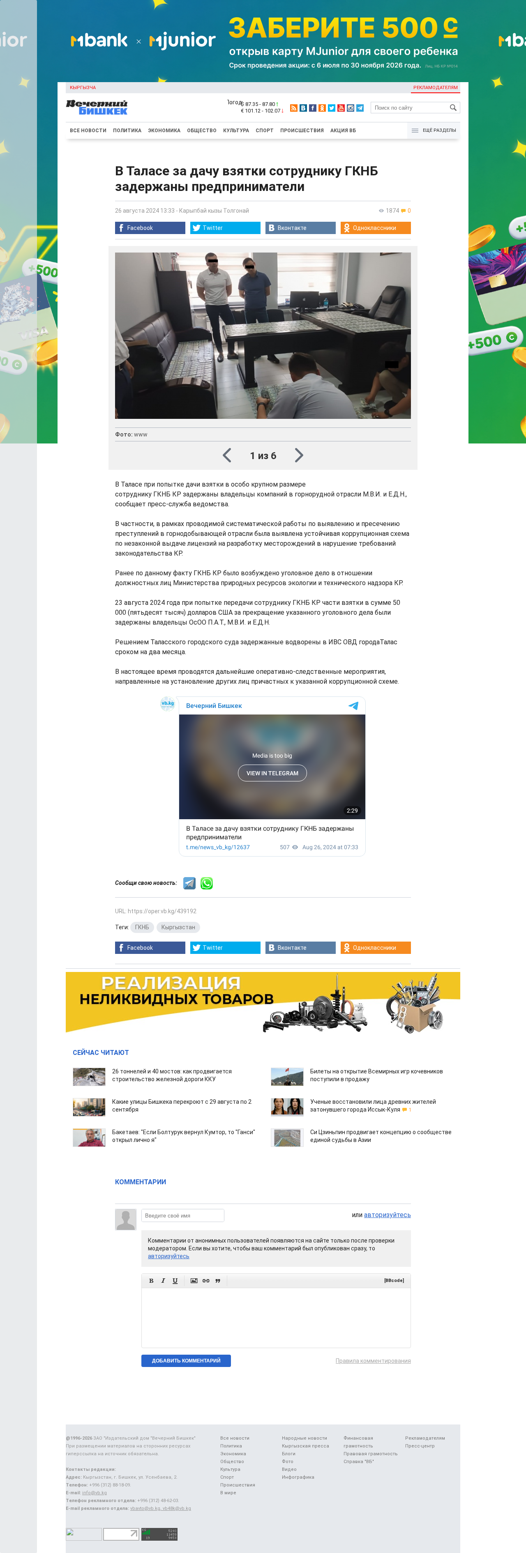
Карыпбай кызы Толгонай (214, 210)
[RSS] (294, 108)
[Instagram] (350, 108)
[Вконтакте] (303, 108)
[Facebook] (312, 108)
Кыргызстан (178, 927)
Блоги (288, 1454)
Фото (287, 1461)
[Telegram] (360, 108)
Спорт (265, 130)
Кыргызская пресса (305, 1446)
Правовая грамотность (371, 1454)
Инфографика (298, 1477)
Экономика (164, 130)
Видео (289, 1469)
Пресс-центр (420, 1446)
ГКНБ (142, 927)
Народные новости (304, 1438)
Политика (127, 130)
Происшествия (302, 130)
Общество (202, 130)
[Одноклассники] (322, 108)
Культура (236, 130)
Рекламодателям (435, 87)
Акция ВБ (343, 130)
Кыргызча (83, 87)
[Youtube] (341, 108)
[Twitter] (331, 108)
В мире (228, 1493)
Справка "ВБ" (359, 1461)
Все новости (88, 130)
